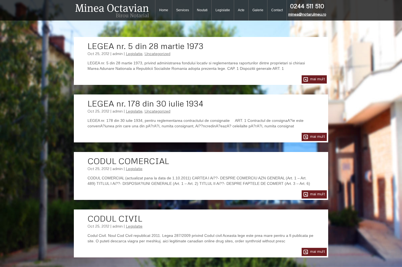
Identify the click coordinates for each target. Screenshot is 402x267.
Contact (277, 10)
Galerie (257, 10)
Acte (241, 10)
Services (182, 10)
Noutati (202, 10)
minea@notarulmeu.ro (307, 14)
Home (163, 10)
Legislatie (222, 10)
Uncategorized (157, 53)
